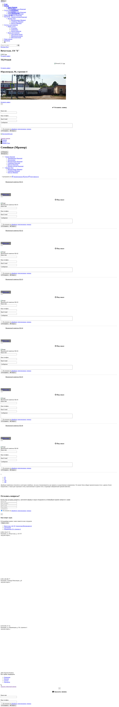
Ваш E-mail (4, 119)
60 (5, 479)
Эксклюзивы (11, 160)
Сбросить (5, 153)
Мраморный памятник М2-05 (14, 377)
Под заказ (6, 194)
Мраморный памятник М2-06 (14, 425)
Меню (4, 1)
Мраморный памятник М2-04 (14, 328)
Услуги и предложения (11, 10)
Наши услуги (12, 12)
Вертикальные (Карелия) (15, 161)
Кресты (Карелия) (13, 164)
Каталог (6, 5)
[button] (3, 47)
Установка (14, 28)
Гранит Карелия (12, 7)
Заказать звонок (5, 138)
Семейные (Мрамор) (17, 21)
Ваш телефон (5, 115)
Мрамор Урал (12, 8)
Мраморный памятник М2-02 (14, 230)
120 (5, 480)
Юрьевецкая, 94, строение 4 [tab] (12, 529)
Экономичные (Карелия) (15, 158)
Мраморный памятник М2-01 (14, 182)
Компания (7, 677)
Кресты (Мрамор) (16, 23)
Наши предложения (13, 13)
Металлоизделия (16, 37)
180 (5, 482)
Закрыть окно (4, 523)
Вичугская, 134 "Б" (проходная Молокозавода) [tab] (18, 526)
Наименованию (18, 176)
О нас (6, 4)
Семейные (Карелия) (14, 163)
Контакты (7, 16)
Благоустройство (16, 31)
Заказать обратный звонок (8, 686)
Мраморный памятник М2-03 (14, 279)
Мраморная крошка (17, 36)
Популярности (34, 176)
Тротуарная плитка (16, 34)
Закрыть (13, 130)
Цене (26, 176)
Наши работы (8, 15)
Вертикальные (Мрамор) (18, 20)
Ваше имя (4, 111)
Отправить (5, 130)
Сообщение (4, 122)
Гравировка (14, 29)
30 (5, 477)
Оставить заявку (5, 56)
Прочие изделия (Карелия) (15, 166)
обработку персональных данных (21, 129)
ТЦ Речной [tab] (7, 527)
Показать (5, 152)
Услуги (6, 680)
